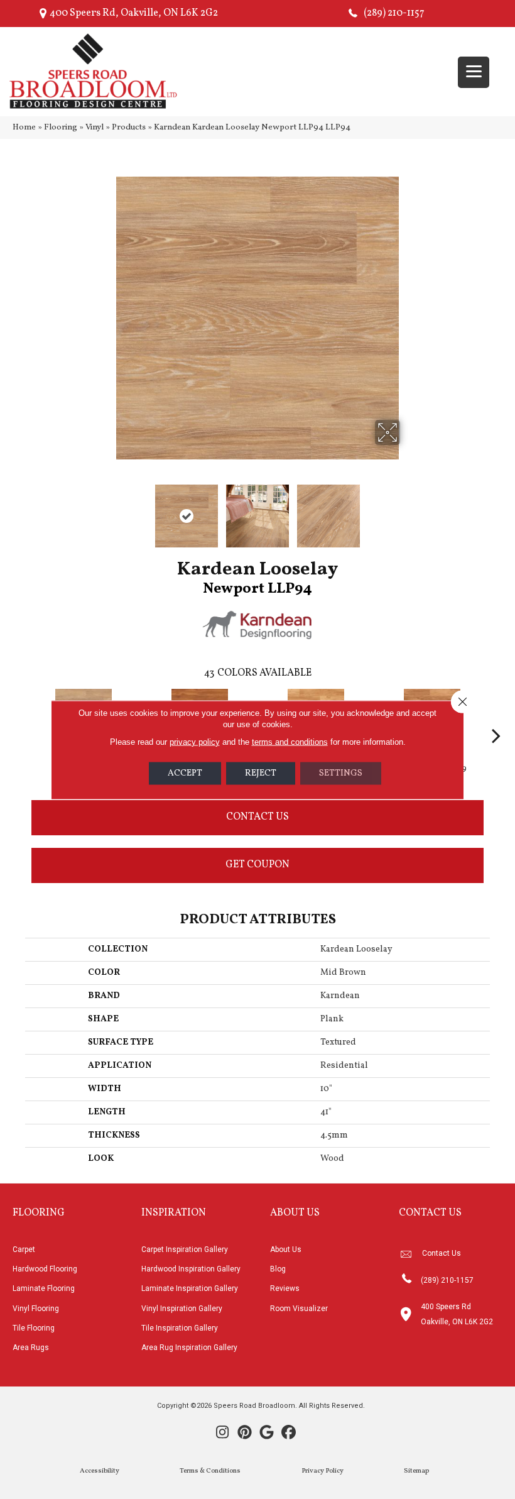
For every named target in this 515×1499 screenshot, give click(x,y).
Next (408, 509)
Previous (106, 509)
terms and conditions (290, 741)
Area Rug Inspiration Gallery (189, 1347)
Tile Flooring (34, 1328)
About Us (285, 1249)
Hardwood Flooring (45, 1269)
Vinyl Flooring (36, 1308)
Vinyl (94, 127)
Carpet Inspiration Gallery (184, 1249)
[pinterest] (245, 1433)
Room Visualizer (299, 1308)
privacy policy (195, 741)
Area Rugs (31, 1347)
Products (129, 127)
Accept (185, 773)
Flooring (60, 127)
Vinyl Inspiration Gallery (181, 1308)
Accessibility (99, 1471)
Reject (260, 773)
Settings (340, 773)
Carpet (24, 1249)
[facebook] (288, 1433)
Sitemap (416, 1471)
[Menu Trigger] (473, 72)
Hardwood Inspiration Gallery (191, 1269)
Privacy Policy (322, 1471)
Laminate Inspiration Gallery (189, 1288)
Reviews (285, 1288)
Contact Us (257, 817)
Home (24, 127)
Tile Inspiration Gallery (179, 1328)
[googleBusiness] (267, 1433)
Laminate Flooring (44, 1288)
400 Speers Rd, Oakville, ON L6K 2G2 (134, 13)
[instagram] (223, 1433)
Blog (278, 1269)
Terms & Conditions (210, 1471)
